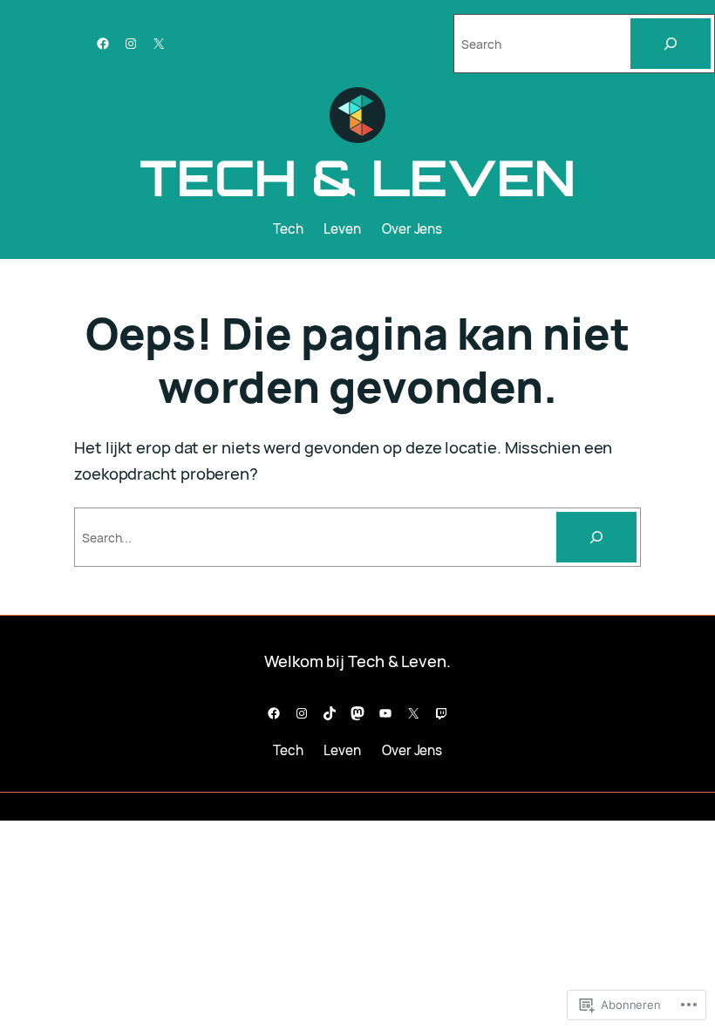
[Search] (670, 43)
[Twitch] (441, 713)
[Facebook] (103, 44)
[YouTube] (385, 713)
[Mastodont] (357, 713)
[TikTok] (330, 713)
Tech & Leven (357, 177)
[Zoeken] (596, 537)
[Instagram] (131, 44)
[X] (159, 44)
